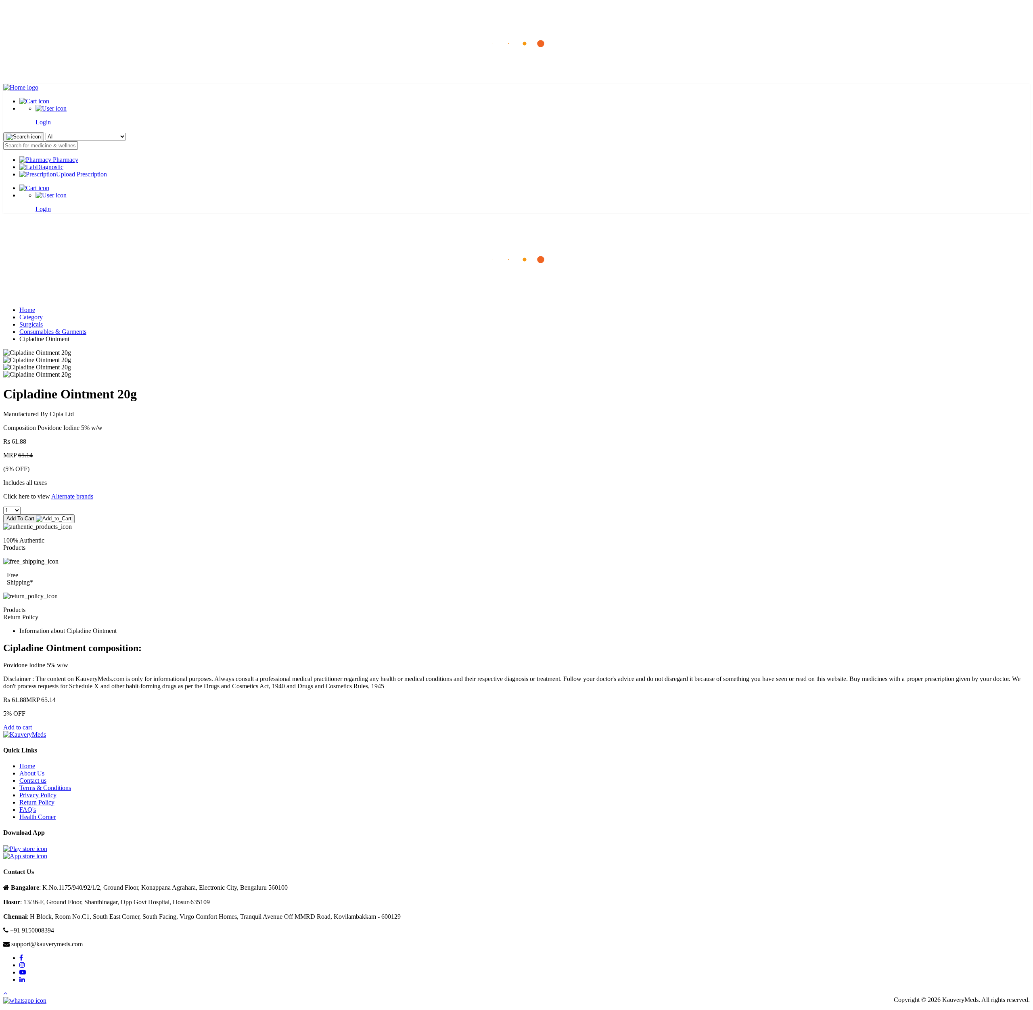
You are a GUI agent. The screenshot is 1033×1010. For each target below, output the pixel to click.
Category (31, 317)
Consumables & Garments (52, 331)
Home (27, 309)
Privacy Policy (37, 795)
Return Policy (36, 802)
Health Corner (37, 816)
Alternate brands (72, 496)
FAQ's (27, 809)
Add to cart (17, 727)
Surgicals (31, 324)
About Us (31, 773)
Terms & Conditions (45, 787)
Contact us (32, 780)
